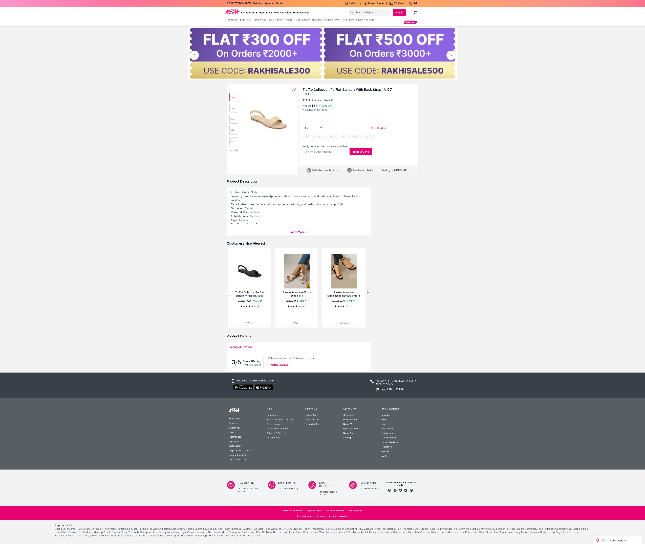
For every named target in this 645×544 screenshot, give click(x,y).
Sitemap (347, 437)
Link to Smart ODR (237, 459)
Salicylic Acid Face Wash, (103, 535)
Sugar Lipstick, (564, 532)
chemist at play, (354, 528)
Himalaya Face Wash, (380, 532)
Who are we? (234, 418)
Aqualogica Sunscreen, (76, 535)
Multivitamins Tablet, (357, 532)
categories (247, 12)
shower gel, (486, 528)
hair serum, (84, 528)
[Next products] (368, 292)
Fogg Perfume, (126, 535)
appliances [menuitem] (260, 19)
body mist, (127, 532)
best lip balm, (281, 532)
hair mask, (258, 528)
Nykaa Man (348, 424)
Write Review (279, 364)
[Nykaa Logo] (232, 11)
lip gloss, (132, 528)
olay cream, (421, 528)
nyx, (210, 532)
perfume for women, (150, 528)
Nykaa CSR (233, 441)
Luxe (384, 456)
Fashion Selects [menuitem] (365, 19)
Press (231, 432)
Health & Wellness (390, 442)
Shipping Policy (314, 510)
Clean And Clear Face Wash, (150, 535)
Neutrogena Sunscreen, (180, 535)
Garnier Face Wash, (404, 532)
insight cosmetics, (527, 528)
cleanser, (339, 528)
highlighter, (70, 528)
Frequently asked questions (281, 419)
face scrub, (296, 532)
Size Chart (377, 128)
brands (260, 12)
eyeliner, (247, 528)
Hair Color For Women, (427, 532)
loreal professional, (385, 528)
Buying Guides (312, 424)
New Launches (350, 419)
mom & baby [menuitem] (302, 19)
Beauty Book (311, 415)
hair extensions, (405, 528)
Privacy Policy (355, 510)
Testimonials (234, 437)
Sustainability (235, 446)
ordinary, (297, 528)
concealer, (97, 528)
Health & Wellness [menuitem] (322, 19)
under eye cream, (455, 528)
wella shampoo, (142, 532)
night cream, (188, 532)
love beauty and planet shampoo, (222, 528)
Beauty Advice (301, 12)
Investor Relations (237, 455)
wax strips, (472, 528)
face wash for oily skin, (278, 528)
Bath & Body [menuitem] (276, 19)
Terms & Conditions (292, 510)
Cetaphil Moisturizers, (453, 532)
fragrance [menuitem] (348, 19)
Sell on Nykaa (273, 437)
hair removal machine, (570, 528)
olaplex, (116, 532)
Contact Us (272, 415)
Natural (385, 451)
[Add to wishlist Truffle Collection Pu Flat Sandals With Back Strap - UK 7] (294, 90)
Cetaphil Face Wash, (314, 532)
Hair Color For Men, (219, 535)
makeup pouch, (102, 532)
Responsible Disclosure (240, 450)
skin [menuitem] (242, 19)
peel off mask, (264, 532)
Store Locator (274, 424)
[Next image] (236, 151)
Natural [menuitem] (289, 19)
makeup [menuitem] (232, 19)
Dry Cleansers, (239, 535)
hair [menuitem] (249, 19)
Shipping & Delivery (276, 433)
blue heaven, (248, 532)
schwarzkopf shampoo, (227, 532)
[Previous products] (229, 292)
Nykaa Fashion (282, 12)
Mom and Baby (389, 437)
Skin (384, 419)
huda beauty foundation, (166, 532)
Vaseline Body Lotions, (542, 532)
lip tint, (440, 528)
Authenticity (234, 427)
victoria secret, (194, 528)
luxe (269, 12)
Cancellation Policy (335, 510)
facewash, (201, 532)
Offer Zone (348, 415)
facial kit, (167, 528)
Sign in (399, 12)
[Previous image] (231, 151)
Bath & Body (387, 428)
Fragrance (387, 446)
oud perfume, (85, 532)
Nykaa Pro (348, 433)
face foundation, (547, 528)
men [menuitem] (337, 19)
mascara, (368, 528)
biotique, (122, 528)
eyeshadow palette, (322, 528)
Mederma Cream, (335, 532)
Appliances (387, 433)
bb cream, (179, 528)
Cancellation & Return (277, 428)
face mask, (110, 528)
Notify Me (362, 151)
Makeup (386, 415)
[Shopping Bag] (416, 12)
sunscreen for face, (504, 528)
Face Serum (254, 535)
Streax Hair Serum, (496, 532)
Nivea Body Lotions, (519, 532)
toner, (306, 528)
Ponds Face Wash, (475, 532)
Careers (232, 423)
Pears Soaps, (201, 535)
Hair (384, 424)
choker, (72, 532)
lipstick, (59, 528)
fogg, (432, 528)
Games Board (312, 419)
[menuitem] (410, 22)
